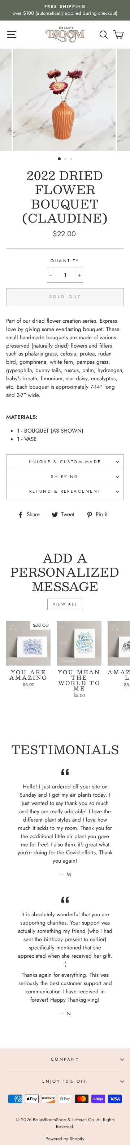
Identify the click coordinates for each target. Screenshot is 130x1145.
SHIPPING (65, 476)
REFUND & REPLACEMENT (65, 491)
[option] (65, 10)
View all (65, 604)
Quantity (65, 261)
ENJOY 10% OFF (65, 1081)
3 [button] (72, 159)
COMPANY (65, 1059)
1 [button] (59, 159)
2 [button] (66, 159)
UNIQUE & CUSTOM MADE (65, 462)
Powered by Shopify (65, 1139)
